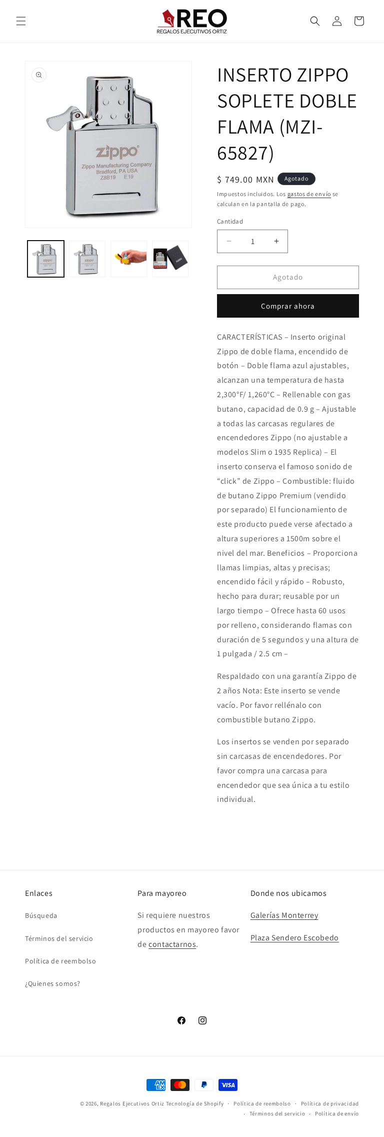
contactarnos (172, 944)
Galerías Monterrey (284, 915)
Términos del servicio (59, 938)
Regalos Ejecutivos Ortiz (132, 1103)
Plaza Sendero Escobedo (294, 937)
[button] (21, 21)
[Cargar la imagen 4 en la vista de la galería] (170, 259)
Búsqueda (41, 915)
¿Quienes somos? (52, 983)
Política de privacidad (330, 1103)
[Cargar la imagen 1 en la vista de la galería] (46, 259)
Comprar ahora (288, 306)
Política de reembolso (60, 960)
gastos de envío (310, 194)
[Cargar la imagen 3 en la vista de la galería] (128, 259)
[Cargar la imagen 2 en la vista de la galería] (87, 259)
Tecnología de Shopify (195, 1103)
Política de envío (337, 1113)
